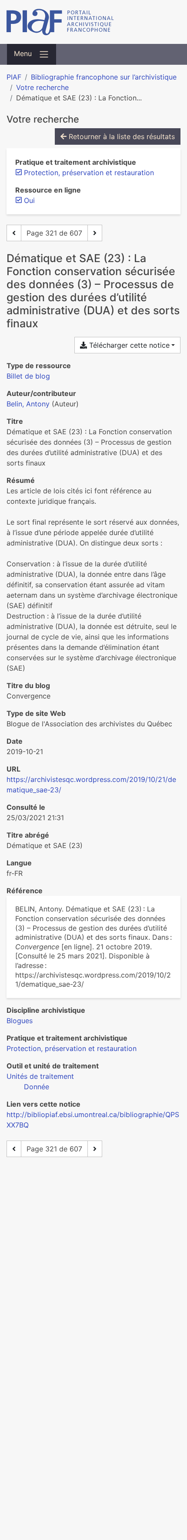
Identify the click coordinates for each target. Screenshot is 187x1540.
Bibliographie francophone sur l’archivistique (104, 77)
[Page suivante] (94, 233)
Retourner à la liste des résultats (121, 136)
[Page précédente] (14, 233)
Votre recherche (42, 87)
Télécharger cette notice (128, 345)
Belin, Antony (28, 403)
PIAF (14, 77)
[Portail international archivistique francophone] (93, 22)
